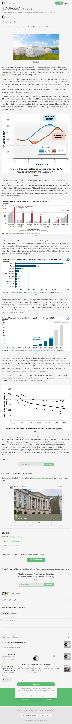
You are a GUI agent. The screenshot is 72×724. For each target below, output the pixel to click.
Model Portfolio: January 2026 (13, 642)
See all (5, 680)
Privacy (36, 710)
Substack (27, 720)
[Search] (68, 637)
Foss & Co (36, 62)
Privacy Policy (50, 690)
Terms (41, 710)
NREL (36, 175)
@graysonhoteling (39, 478)
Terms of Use (45, 688)
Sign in (66, 3)
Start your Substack (31, 715)
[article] (36, 646)
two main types (14, 96)
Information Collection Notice (35, 690)
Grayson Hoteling (11, 16)
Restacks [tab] (14, 613)
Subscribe (59, 3)
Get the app (45, 715)
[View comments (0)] (10, 22)
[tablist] (10, 613)
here (43, 380)
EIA (36, 236)
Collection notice (50, 710)
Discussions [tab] (15, 637)
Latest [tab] (8, 637)
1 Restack (18, 593)
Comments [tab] (6, 613)
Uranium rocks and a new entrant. (13, 645)
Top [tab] (4, 637)
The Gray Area (13, 546)
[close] (54, 656)
